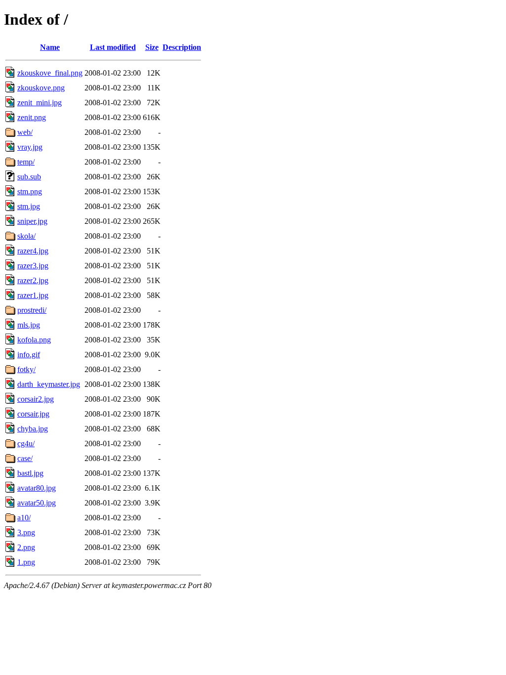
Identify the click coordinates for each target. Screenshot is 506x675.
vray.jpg (29, 147)
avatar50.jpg (36, 503)
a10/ (24, 517)
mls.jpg (28, 325)
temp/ (26, 162)
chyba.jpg (32, 428)
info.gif (28, 354)
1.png (26, 562)
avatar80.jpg (36, 488)
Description (182, 47)
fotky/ (26, 369)
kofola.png (34, 340)
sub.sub (29, 176)
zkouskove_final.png (50, 73)
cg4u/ (26, 443)
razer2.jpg (32, 280)
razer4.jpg (32, 251)
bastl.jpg (30, 473)
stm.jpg (28, 206)
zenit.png (31, 117)
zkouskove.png (41, 88)
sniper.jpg (32, 221)
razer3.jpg (32, 265)
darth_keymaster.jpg (48, 384)
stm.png (29, 191)
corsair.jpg (33, 414)
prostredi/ (31, 310)
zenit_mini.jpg (39, 102)
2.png (26, 547)
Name (50, 47)
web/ (25, 132)
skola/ (26, 236)
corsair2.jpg (35, 399)
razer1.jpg (32, 295)
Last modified (113, 47)
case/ (25, 458)
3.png (26, 532)
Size (152, 47)
